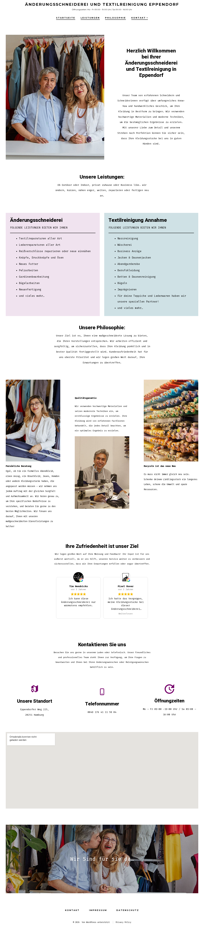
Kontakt (138, 18)
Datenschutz (127, 910)
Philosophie (115, 18)
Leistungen (90, 18)
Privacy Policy (123, 922)
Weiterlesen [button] (126, 613)
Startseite (65, 18)
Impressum (98, 910)
